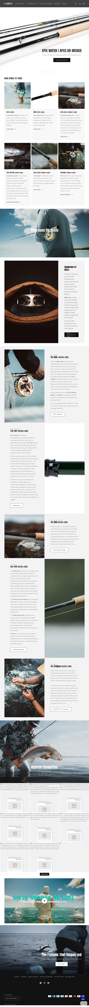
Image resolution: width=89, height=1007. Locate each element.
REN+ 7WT (44, 773)
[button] (20, 3)
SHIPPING (24, 977)
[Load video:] (44, 900)
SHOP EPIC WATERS (13, 202)
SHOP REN (63, 136)
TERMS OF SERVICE (33, 977)
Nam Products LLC (12, 1004)
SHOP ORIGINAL (65, 195)
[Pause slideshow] (50, 72)
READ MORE (16, 505)
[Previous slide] (38, 72)
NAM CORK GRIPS (70, 977)
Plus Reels (27, 27)
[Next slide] (46, 72)
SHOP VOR (37, 190)
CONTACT (16, 977)
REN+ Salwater (57, 414)
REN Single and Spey (59, 550)
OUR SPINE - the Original (61, 709)
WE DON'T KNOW (59, 977)
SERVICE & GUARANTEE (46, 977)
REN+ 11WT (61, 964)
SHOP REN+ (10, 129)
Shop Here (44, 236)
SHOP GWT (37, 129)
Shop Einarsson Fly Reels (71, 334)
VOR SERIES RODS (18, 649)
